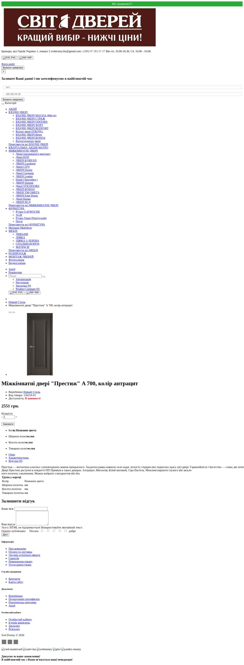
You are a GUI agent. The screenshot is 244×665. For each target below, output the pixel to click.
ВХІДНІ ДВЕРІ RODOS (30, 137)
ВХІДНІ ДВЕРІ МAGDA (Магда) (36, 115)
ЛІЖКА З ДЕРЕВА (27, 240)
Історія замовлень (19, 622)
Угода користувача (20, 564)
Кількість (7, 413)
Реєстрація (22, 282)
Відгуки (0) (15, 460)
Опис (12, 454)
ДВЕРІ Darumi (24, 182)
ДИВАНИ (22, 234)
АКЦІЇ (13, 109)
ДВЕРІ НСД (23, 202)
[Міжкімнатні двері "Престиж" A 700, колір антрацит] (40, 374)
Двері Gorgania (25, 173)
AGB (19, 214)
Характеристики (19, 457)
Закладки (14, 625)
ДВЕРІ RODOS (25, 189)
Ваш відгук (8, 524)
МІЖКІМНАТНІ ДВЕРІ (23, 150)
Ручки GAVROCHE (28, 211)
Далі (5, 534)
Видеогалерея (17, 263)
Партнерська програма (22, 602)
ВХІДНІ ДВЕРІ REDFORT (32, 128)
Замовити (8, 424)
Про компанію (17, 548)
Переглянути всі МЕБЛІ (23, 250)
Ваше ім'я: (7, 508)
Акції (12, 605)
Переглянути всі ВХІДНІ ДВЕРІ (28, 144)
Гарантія (14, 558)
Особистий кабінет (20, 619)
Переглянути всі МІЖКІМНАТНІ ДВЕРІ (33, 205)
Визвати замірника (13, 67)
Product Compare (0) (27, 288)
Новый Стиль (31, 391)
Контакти (14, 578)
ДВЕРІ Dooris (24, 170)
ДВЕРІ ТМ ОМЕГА (27, 192)
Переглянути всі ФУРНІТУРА (27, 224)
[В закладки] (10, 312)
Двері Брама (23, 198)
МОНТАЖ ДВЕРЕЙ (21, 256)
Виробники (16, 595)
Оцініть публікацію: (13, 531)
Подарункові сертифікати (24, 599)
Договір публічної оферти (24, 555)
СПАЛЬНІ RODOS (27, 243)
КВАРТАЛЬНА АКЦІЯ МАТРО (28, 147)
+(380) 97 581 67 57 (93, 51)
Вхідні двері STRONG (29, 131)
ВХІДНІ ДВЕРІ (18, 112)
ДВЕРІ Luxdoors (26, 163)
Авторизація (23, 279)
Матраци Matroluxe (20, 227)
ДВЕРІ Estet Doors (27, 195)
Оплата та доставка (20, 551)
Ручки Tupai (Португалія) (31, 218)
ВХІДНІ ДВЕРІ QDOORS (32, 121)
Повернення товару (21, 561)
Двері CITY (23, 166)
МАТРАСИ (22, 247)
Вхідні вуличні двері (28, 141)
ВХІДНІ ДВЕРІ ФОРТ (29, 125)
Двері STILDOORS (27, 186)
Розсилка (14, 629)
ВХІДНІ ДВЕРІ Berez (29, 134)
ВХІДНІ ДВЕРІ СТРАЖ (30, 118)
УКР (29, 57)
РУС (13, 57)
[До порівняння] (13, 312)
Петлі (19, 221)
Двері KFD (22, 157)
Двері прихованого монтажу (33, 153)
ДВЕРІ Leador (24, 176)
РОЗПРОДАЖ (17, 253)
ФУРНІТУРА (16, 208)
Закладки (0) (23, 285)
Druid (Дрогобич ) (27, 179)
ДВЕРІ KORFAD (26, 160)
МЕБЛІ (13, 230)
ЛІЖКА (20, 237)
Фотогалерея (16, 259)
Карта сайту (16, 582)
